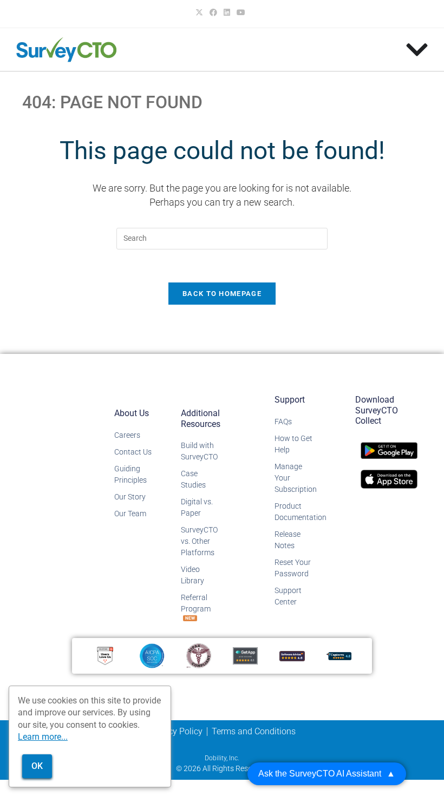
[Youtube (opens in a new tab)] (241, 12)
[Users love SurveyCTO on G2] (105, 655)
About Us (131, 413)
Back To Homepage (222, 294)
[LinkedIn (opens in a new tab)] (226, 12)
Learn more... (43, 737)
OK (37, 766)
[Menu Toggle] (417, 49)
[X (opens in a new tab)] (200, 12)
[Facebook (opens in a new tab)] (213, 12)
